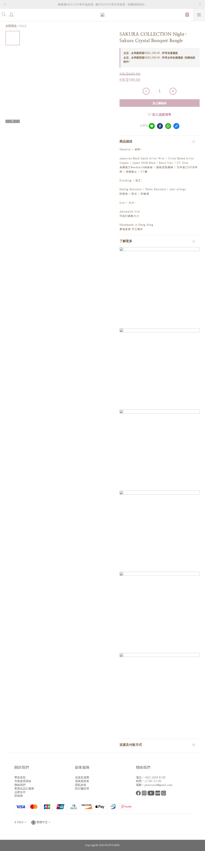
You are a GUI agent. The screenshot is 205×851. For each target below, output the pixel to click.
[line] (152, 126)
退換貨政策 (82, 781)
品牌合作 (20, 792)
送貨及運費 (82, 777)
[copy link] (176, 126)
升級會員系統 (22, 781)
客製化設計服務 (24, 788)
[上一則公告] (5, 4)
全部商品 (11, 25)
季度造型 (20, 777)
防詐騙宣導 (82, 788)
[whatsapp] (168, 126)
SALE (22, 25)
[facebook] (160, 126)
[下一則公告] (200, 4)
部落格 (18, 795)
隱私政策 (80, 784)
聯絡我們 (20, 784)
